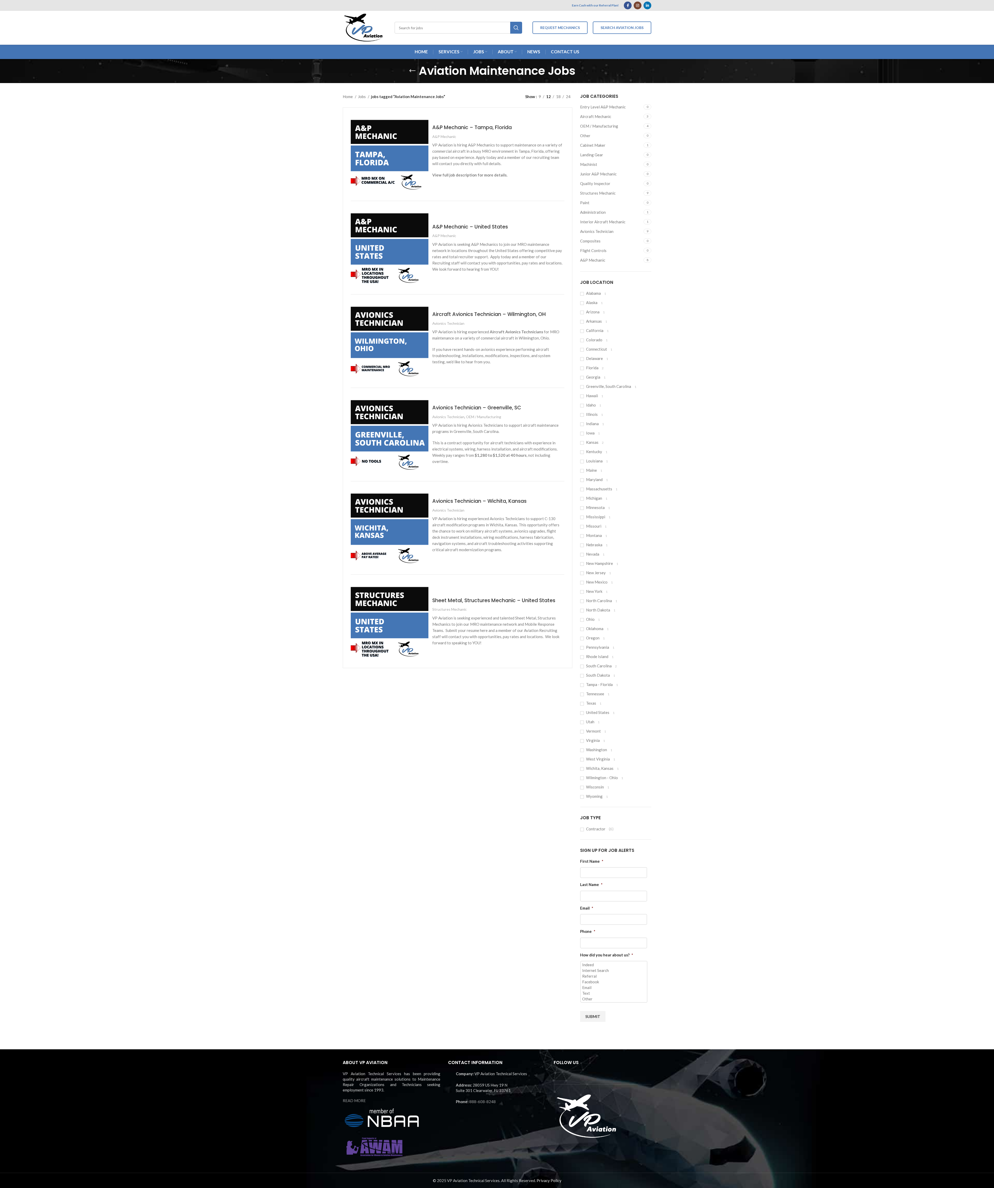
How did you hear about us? (606, 955)
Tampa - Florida (599, 684)
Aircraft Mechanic (595, 116)
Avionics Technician (596, 231)
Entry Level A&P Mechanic (603, 107)
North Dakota (598, 610)
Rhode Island (597, 656)
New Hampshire (599, 563)
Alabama (593, 293)
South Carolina (599, 665)
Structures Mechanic (598, 193)
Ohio (590, 619)
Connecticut (596, 349)
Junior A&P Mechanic (598, 174)
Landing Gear (591, 154)
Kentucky (594, 451)
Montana (594, 535)
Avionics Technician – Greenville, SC (476, 407)
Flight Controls (593, 250)
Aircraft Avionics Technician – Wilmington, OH (489, 314)
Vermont (593, 731)
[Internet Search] (614, 970)
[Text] (614, 993)
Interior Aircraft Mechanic (602, 221)
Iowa (590, 433)
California (594, 330)
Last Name (591, 884)
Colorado (594, 339)
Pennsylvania (597, 647)
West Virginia (598, 759)
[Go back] (412, 71)
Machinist (588, 164)
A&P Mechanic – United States (470, 226)
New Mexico (597, 582)
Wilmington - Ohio (602, 777)
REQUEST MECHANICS (560, 27)
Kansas (592, 442)
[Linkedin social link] (647, 5)
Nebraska (594, 544)
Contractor (595, 829)
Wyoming (594, 796)
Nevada (592, 554)
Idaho (591, 405)
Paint (584, 202)
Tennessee (595, 693)
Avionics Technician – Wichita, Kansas (479, 501)
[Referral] (614, 976)
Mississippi (595, 516)
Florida (592, 367)
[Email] (614, 987)
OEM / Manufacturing (599, 126)
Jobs (362, 96)
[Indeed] (614, 965)
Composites (590, 241)
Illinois (592, 414)
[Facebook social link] (628, 5)
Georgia (593, 377)
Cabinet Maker (592, 145)
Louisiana (594, 461)
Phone (587, 931)
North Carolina (599, 600)
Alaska (591, 302)
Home (348, 96)
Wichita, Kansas (599, 768)
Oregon (593, 638)
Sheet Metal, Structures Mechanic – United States (493, 600)
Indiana (592, 423)
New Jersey (596, 572)
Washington (596, 749)
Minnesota (595, 507)
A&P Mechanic (592, 260)
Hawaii (592, 395)
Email (586, 908)
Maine (591, 470)
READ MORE (354, 1100)
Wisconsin (595, 787)
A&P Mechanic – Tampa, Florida (472, 127)
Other (585, 135)
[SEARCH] (516, 28)
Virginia (593, 740)
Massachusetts (599, 488)
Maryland (594, 479)
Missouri (593, 526)
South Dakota (598, 675)
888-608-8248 (482, 1101)
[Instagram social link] (637, 5)
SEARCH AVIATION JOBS (622, 27)
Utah (590, 721)
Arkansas (594, 321)
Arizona (593, 311)
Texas (591, 703)
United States (597, 712)
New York (594, 591)
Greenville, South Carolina (608, 386)
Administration (593, 212)
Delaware (594, 358)
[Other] (614, 999)
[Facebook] (614, 982)
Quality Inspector (595, 183)
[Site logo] (363, 27)
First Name (591, 861)
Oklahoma (594, 628)
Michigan (594, 498)
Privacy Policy (549, 1180)
